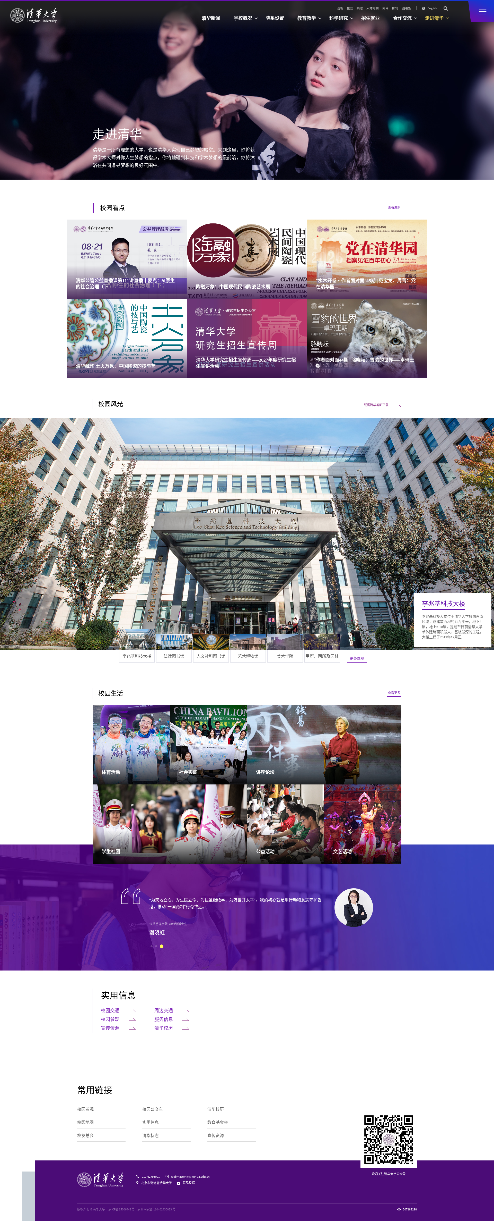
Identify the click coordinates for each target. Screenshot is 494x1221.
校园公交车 (152, 1109)
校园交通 (110, 1011)
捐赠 (360, 8)
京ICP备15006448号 (121, 1209)
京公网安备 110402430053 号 (156, 1209)
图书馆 (406, 8)
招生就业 (370, 18)
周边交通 (163, 1011)
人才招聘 (372, 8)
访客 (340, 8)
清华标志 (150, 1135)
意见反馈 (189, 1183)
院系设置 (275, 18)
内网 (385, 8)
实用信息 (118, 995)
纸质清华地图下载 (376, 405)
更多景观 (357, 658)
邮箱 (395, 8)
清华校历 (163, 1028)
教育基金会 (217, 1122)
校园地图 (85, 1122)
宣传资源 (110, 1028)
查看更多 (394, 207)
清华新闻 (211, 18)
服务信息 (163, 1019)
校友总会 (85, 1135)
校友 (350, 8)
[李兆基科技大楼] (247, 534)
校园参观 (110, 1019)
